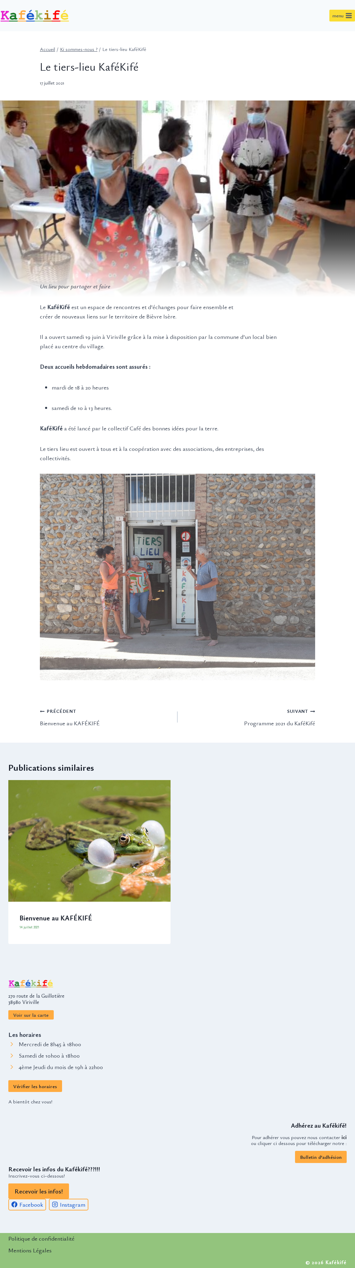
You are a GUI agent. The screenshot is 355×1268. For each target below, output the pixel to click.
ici (344, 1137)
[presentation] (89, 841)
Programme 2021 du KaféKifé (279, 717)
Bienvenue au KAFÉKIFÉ (70, 717)
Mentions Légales (30, 1250)
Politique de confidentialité (41, 1238)
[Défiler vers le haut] (331, 1164)
